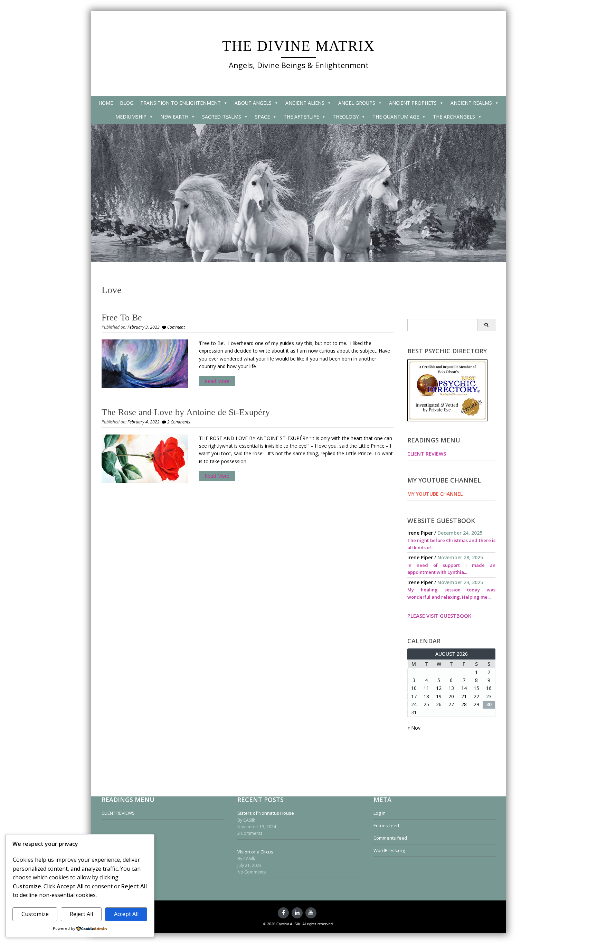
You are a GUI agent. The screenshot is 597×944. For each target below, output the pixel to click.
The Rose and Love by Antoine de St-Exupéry (186, 412)
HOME (105, 103)
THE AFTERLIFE (301, 116)
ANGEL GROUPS (356, 103)
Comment (176, 327)
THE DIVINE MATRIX (298, 46)
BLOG (126, 103)
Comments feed (390, 838)
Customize (35, 914)
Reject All (81, 914)
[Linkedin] (297, 912)
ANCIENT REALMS (471, 103)
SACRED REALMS (221, 116)
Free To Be (122, 317)
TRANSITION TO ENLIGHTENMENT (180, 103)
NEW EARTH (174, 116)
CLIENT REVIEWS (426, 453)
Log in (379, 813)
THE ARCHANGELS (454, 116)
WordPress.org (389, 850)
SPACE (262, 116)
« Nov (413, 728)
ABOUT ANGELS (253, 103)
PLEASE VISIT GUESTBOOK (439, 615)
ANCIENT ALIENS (304, 103)
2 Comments (178, 422)
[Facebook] (283, 912)
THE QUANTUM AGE (395, 116)
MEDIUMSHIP (130, 116)
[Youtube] (310, 912)
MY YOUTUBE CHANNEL (435, 493)
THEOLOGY (346, 116)
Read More (217, 381)
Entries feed (386, 825)
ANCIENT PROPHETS (413, 103)
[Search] (486, 325)
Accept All (126, 914)
